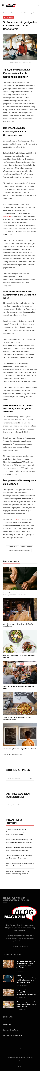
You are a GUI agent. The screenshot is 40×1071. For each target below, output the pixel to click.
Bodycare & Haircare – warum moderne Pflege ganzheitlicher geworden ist (27, 992)
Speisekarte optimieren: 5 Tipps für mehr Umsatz (19, 749)
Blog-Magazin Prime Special (12, 1035)
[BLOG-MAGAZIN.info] (11, 5)
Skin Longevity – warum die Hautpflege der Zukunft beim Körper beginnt (26, 1004)
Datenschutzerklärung (10, 1030)
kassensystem (26, 546)
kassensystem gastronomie (19, 550)
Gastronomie (14, 13)
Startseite (5, 13)
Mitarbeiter (7, 216)
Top (20, 1066)
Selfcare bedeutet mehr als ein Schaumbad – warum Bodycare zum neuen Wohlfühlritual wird (18, 831)
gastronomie (12, 546)
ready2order (17, 519)
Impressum (7, 1024)
